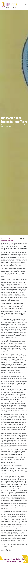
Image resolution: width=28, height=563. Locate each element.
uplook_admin (10, 238)
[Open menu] (25, 5)
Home (2, 124)
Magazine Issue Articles (10, 124)
